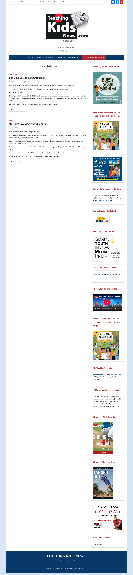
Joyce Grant (27, 82)
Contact (56, 2)
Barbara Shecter (27, 128)
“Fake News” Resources (94, 57)
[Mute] (116, 309)
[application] (107, 302)
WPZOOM (84, 568)
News (38, 57)
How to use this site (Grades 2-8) (39, 2)
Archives (22, 2)
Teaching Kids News (66, 555)
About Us (12, 2)
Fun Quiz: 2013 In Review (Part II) (27, 78)
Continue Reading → (18, 110)
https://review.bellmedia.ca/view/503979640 (107, 274)
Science (49, 57)
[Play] (95, 309)
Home (30, 57)
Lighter (11, 74)
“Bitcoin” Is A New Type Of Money (27, 124)
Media (64, 2)
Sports (61, 57)
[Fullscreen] (119, 309)
